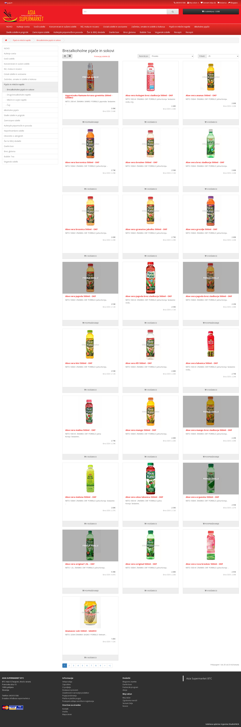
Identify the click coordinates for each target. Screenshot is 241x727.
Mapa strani (67, 714)
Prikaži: (202, 56)
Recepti (177, 32)
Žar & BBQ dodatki (96, 32)
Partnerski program (130, 687)
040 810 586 (180, 3)
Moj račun (126, 698)
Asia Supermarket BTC (199, 678)
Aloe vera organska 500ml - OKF (202, 497)
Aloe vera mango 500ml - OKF (141, 430)
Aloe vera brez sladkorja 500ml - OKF (205, 162)
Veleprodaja (67, 682)
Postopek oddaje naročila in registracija (78, 701)
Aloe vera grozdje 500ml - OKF (201, 229)
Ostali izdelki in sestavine (115, 26)
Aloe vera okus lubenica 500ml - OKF (144, 497)
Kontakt (65, 709)
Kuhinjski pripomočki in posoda (68, 32)
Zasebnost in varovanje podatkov (75, 693)
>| (110, 665)
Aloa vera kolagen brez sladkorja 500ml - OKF (149, 95)
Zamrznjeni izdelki (40, 32)
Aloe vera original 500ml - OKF (141, 564)
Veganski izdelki (162, 32)
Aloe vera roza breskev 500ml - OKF (204, 564)
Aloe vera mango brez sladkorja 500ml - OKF (209, 430)
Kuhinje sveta (23, 26)
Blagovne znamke (130, 682)
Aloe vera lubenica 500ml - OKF (202, 363)
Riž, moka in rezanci (89, 26)
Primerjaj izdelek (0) (102, 56)
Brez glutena (129, 32)
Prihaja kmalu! (90, 77)
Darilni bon (114, 32)
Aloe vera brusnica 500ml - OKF (81, 229)
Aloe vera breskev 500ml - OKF (141, 162)
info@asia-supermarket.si (19, 698)
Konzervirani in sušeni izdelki (62, 26)
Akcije (125, 690)
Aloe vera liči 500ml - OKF (139, 363)
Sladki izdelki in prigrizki (17, 32)
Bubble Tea (145, 32)
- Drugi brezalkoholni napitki (17, 94)
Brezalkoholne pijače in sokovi (49, 40)
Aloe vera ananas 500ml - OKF (201, 95)
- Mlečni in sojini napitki (15, 100)
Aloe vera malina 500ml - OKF (80, 430)
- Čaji (7, 105)
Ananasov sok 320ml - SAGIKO (81, 630)
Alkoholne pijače (201, 26)
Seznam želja (128, 703)
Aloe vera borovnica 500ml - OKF (82, 162)
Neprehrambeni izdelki (14, 130)
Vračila (65, 711)
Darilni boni (127, 684)
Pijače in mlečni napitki (179, 26)
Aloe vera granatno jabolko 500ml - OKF (146, 229)
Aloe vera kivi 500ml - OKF (78, 363)
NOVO (9, 26)
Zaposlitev (66, 684)
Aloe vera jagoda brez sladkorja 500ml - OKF (149, 296)
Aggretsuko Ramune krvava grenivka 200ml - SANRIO (88, 96)
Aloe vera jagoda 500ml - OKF (80, 296)
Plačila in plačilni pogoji (71, 698)
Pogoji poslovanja (69, 695)
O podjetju (66, 687)
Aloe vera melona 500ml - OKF (80, 497)
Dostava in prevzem (70, 690)
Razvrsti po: (143, 56)
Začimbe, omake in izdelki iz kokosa (148, 26)
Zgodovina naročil (130, 700)
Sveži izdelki (39, 26)
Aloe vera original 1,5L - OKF (80, 564)
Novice (125, 706)
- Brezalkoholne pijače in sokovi (19, 89)
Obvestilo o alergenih (13, 136)
